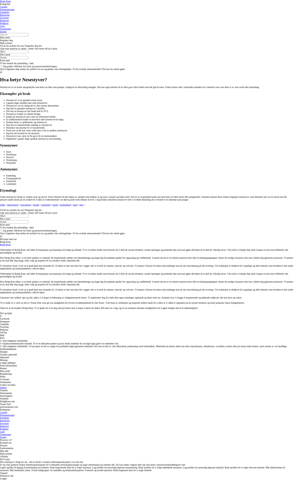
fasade (36, 205)
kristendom (65, 205)
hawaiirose (26, 205)
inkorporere (12, 205)
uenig (55, 205)
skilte (2, 205)
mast (75, 205)
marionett (45, 205)
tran (81, 205)
